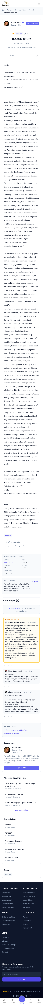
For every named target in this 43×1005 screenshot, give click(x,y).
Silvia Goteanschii (15, 671)
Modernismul (6, 900)
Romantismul (6, 893)
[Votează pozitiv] (5, 546)
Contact (5, 952)
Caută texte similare (11, 733)
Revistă (25, 924)
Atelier (9, 10)
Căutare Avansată (8, 920)
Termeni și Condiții (8, 945)
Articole (32, 10)
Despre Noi (6, 937)
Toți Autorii (6, 924)
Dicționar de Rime (8, 917)
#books (8, 536)
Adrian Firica (8, 562)
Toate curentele (8, 907)
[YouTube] (26, 996)
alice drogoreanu (14, 692)
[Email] (30, 996)
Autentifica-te (14, 608)
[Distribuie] (20, 546)
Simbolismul (6, 896)
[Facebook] (13, 996)
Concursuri (27, 920)
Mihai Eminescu (29, 893)
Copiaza (35, 581)
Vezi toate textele (21, 810)
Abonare (21, 979)
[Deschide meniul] (39, 4)
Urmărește (34, 23)
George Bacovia (29, 896)
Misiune (5, 941)
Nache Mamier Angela (16, 622)
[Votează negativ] (11, 546)
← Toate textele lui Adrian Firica (16, 730)
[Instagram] (17, 996)
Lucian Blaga (28, 900)
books (27, 33)
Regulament (27, 928)
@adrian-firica (20, 10)
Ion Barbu (26, 907)
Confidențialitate (8, 948)
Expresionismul (7, 904)
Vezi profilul (21, 768)
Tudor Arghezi (28, 904)
